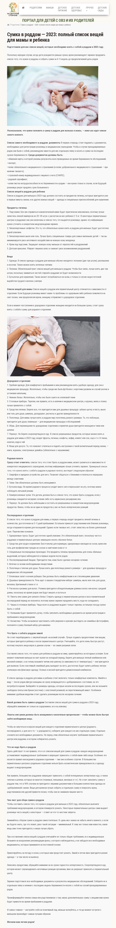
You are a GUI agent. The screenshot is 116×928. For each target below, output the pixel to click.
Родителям (36, 7)
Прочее (90, 7)
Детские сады (102, 9)
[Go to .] (8, 25)
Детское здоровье (76, 9)
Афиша (50, 7)
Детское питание (62, 9)
